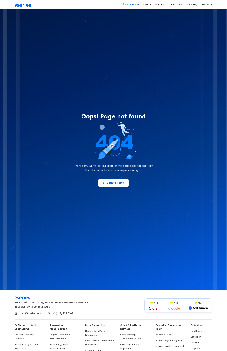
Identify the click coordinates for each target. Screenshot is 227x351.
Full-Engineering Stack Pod (170, 346)
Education (196, 337)
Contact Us (206, 4)
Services (147, 4)
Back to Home (115, 182)
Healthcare (196, 331)
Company (192, 4)
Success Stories (175, 4)
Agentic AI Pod (163, 334)
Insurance (196, 342)
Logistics (195, 348)
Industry (159, 4)
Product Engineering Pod (169, 340)
